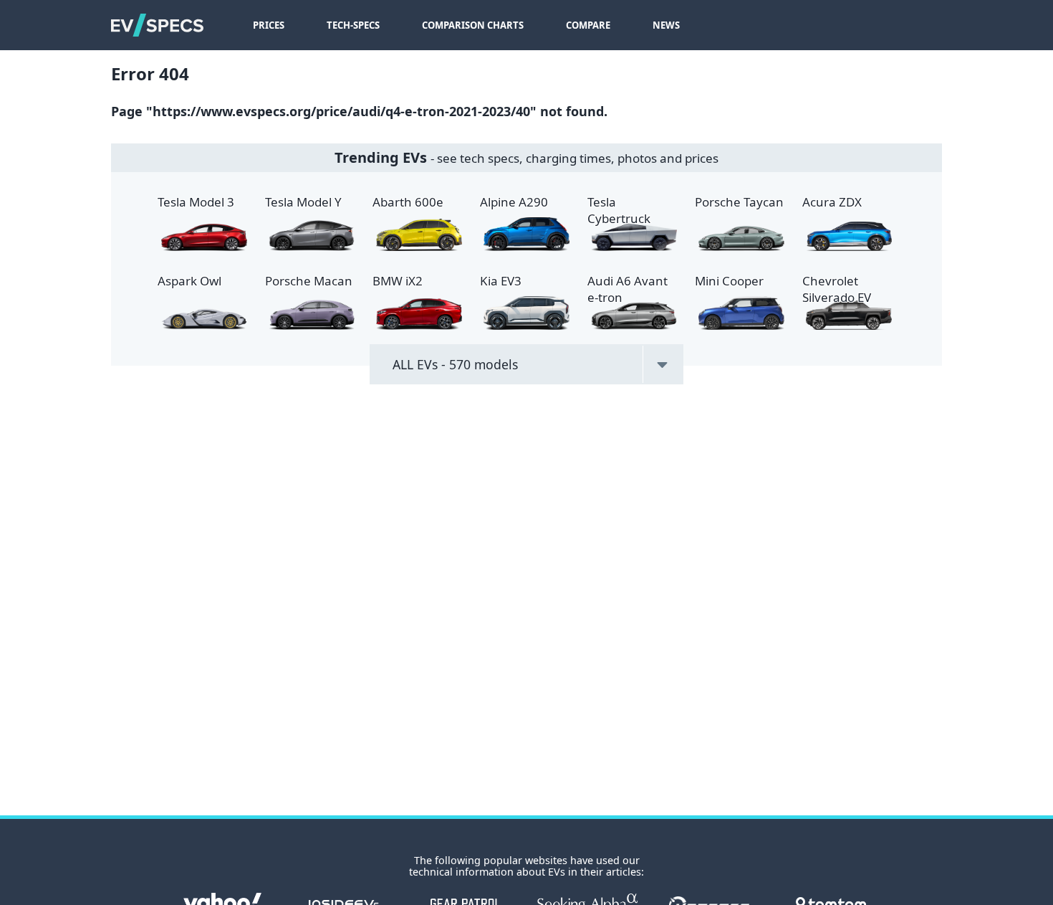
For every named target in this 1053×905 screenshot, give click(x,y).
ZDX (832, 202)
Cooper (729, 281)
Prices (268, 25)
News (666, 25)
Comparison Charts (473, 25)
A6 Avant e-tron (627, 289)
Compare (588, 25)
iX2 (397, 281)
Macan (308, 281)
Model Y (303, 202)
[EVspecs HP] (157, 25)
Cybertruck (618, 210)
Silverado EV (836, 289)
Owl (189, 281)
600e (407, 202)
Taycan (739, 202)
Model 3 (196, 202)
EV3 (500, 281)
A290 (514, 202)
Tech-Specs (353, 25)
